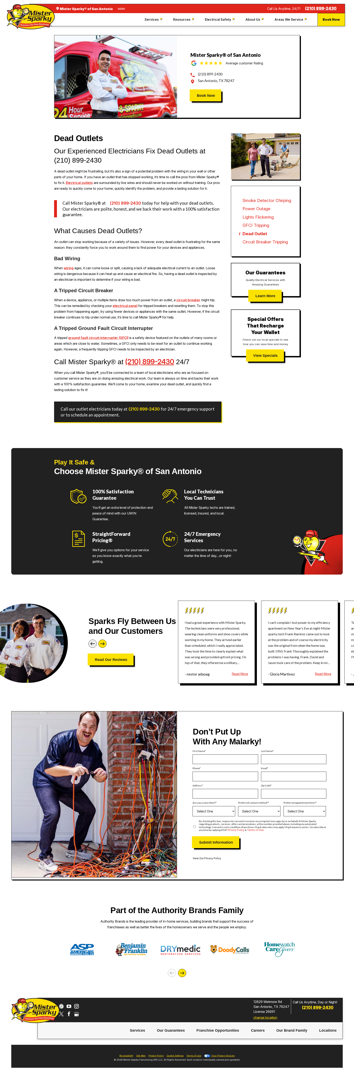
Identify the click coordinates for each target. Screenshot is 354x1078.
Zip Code (265, 785)
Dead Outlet (255, 233)
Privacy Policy (236, 830)
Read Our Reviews (111, 660)
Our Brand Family (291, 1030)
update (121, 8)
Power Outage (256, 208)
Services (137, 1030)
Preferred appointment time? (299, 802)
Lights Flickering (258, 217)
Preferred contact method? (253, 802)
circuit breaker (188, 300)
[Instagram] (76, 1006)
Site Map (141, 1055)
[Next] (102, 644)
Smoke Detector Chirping (267, 200)
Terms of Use (255, 830)
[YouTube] (69, 1006)
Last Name (266, 751)
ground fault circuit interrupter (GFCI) (98, 338)
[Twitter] (61, 1014)
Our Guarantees (171, 1030)
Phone (196, 768)
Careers (258, 1030)
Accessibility (126, 1055)
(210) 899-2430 (321, 8)
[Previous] (92, 644)
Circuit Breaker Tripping (265, 241)
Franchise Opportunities (217, 1030)
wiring (69, 268)
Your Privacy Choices (223, 1055)
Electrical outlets (79, 183)
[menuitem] (154, 19)
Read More (240, 674)
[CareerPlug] (61, 1006)
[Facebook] (69, 1014)
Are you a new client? (204, 802)
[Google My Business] (76, 1014)
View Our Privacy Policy (207, 858)
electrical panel (125, 306)
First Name (199, 751)
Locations (328, 1030)
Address (197, 785)
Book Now (331, 19)
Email (264, 768)
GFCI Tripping (256, 225)
